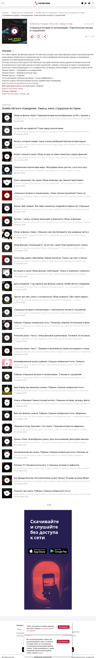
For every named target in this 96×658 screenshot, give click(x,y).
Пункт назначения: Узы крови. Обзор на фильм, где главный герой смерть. (49, 180)
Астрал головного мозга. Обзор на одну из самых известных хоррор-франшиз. (50, 154)
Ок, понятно (63, 642)
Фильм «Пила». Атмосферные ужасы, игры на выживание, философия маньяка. (51, 439)
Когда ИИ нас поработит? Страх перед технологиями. (39, 128)
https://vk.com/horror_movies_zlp (15, 94)
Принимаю (63, 627)
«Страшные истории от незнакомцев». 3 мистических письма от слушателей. (50, 310)
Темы (19, 629)
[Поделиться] (45, 36)
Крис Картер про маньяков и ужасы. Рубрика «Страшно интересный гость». (49, 387)
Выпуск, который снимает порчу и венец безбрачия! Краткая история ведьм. (50, 141)
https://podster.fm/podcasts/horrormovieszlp (20, 83)
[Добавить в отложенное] (38, 36)
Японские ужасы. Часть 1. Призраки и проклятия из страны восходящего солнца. (52, 348)
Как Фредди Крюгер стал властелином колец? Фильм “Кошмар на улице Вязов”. (52, 478)
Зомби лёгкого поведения (22, 13)
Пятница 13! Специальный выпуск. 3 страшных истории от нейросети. (46, 465)
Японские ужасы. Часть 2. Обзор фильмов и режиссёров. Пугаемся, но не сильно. (52, 335)
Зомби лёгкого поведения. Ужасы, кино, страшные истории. (60, 13)
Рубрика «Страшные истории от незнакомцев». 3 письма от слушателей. (48, 374)
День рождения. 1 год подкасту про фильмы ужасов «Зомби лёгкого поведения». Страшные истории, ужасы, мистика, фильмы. (52, 285)
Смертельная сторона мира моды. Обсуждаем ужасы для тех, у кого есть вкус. (50, 167)
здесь (41, 653)
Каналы (5, 13)
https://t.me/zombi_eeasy (12, 89)
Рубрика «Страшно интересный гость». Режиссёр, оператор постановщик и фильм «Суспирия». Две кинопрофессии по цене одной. (52, 323)
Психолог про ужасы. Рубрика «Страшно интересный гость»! (42, 491)
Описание (6, 51)
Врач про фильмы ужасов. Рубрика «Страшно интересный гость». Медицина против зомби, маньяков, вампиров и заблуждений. (50, 414)
